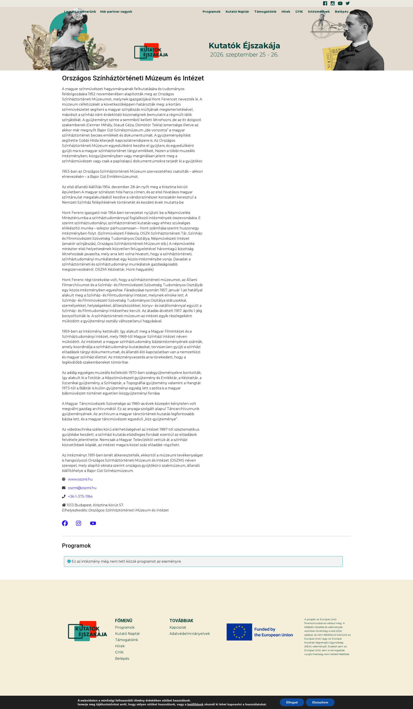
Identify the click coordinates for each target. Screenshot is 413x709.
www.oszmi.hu (80, 479)
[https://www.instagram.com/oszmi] (79, 523)
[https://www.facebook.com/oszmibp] (65, 523)
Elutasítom (320, 702)
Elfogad (292, 702)
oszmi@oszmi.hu (82, 488)
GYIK (299, 12)
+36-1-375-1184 (80, 496)
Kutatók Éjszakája (244, 45)
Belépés (341, 12)
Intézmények (319, 12)
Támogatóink (265, 12)
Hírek (286, 12)
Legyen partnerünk (80, 12)
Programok (211, 12)
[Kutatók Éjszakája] (171, 52)
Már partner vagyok (116, 12)
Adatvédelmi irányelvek (190, 634)
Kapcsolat (178, 627)
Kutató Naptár (237, 12)
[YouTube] (93, 523)
